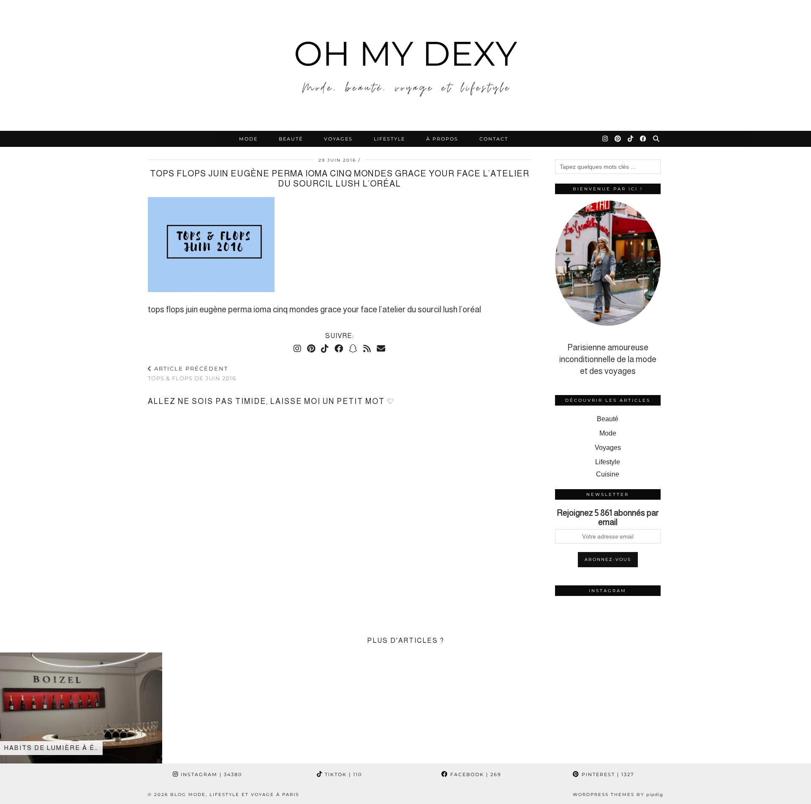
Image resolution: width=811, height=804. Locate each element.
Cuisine (607, 474)
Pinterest (607, 774)
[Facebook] (643, 139)
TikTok (342, 774)
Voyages (338, 139)
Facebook (474, 774)
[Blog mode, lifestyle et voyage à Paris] (405, 65)
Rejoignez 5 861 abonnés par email (608, 517)
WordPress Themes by (618, 794)
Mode (248, 139)
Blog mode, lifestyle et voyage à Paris (234, 794)
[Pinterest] (618, 139)
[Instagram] (605, 139)
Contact (493, 139)
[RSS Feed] (367, 348)
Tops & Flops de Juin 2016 (192, 373)
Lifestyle (389, 139)
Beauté (291, 139)
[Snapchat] (353, 348)
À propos (442, 139)
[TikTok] (631, 139)
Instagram (210, 774)
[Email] (381, 348)
